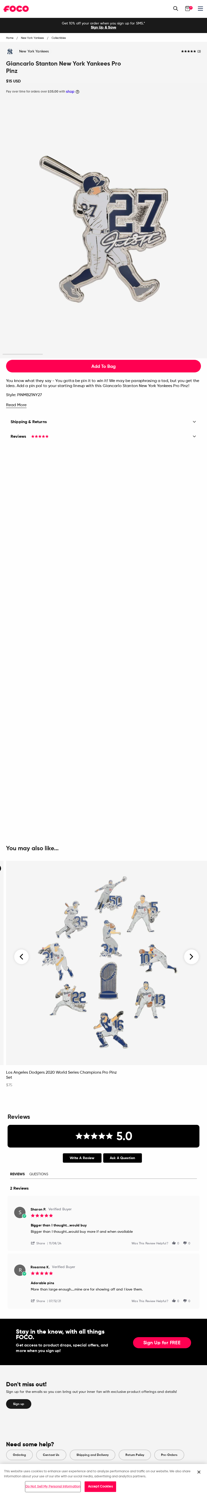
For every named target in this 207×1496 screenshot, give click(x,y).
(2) (199, 51)
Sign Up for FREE (162, 1343)
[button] (40, 1243)
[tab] (82, 1158)
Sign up (18, 1404)
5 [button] (184, 354)
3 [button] (104, 354)
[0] (187, 8)
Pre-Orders (169, 1455)
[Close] (198, 1472)
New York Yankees (34, 51)
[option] (103, 25)
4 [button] (144, 354)
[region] (103, 1480)
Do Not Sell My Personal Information (53, 1486)
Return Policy (134, 1455)
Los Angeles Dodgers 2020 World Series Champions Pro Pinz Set (61, 1075)
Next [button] (191, 956)
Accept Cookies (100, 1486)
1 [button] (23, 354)
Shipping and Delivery (92, 1455)
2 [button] (63, 354)
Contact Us (51, 1455)
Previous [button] (22, 956)
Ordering (19, 1455)
